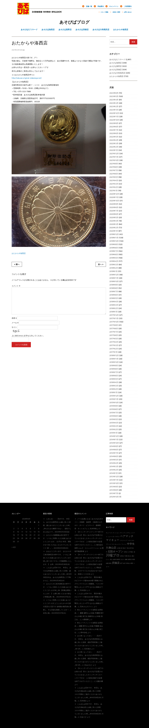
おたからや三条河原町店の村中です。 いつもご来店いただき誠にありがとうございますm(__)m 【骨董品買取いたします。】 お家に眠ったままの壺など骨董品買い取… (57, 590)
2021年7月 (113, 170)
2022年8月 (113, 127)
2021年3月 (113, 184)
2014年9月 (113, 446)
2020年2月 (113, 227)
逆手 (121, 563)
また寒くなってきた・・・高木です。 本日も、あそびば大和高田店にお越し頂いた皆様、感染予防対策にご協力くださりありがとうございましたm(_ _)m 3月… (88, 642)
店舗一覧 (89, 6)
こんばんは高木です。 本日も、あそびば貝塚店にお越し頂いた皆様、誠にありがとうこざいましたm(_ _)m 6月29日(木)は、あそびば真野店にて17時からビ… (57, 574)
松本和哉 (93, 528)
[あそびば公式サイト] (23, 12)
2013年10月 (114, 483)
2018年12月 (114, 275)
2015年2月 (113, 429)
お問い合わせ (128, 12)
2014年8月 (113, 450)
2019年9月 (113, 244)
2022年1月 (113, 150)
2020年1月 (113, 231)
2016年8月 (113, 369)
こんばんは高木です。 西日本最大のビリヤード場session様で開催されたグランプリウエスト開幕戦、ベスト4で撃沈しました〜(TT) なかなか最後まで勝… (88, 583)
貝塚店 (116, 562)
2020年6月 (113, 214)
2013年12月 (114, 476)
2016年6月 (113, 375)
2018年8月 (113, 288)
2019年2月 (113, 268)
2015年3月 (113, 426)
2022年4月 (113, 140)
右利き (126, 552)
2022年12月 (114, 113)
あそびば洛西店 (115, 63)
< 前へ (17, 264)
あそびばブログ (74, 22)
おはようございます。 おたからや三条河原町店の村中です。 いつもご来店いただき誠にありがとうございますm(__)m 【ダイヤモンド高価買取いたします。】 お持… (57, 557)
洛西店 (118, 559)
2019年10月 (114, 241)
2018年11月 (114, 278)
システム (127, 533)
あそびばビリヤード (117, 59)
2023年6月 (113, 93)
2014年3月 (113, 466)
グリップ (122, 533)
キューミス (109, 533)
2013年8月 (113, 490)
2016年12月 (114, 355)
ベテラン (117, 536)
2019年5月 (113, 258)
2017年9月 (113, 325)
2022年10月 (114, 120)
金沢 (124, 563)
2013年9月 (113, 487)
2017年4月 (113, 342)
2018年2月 (113, 308)
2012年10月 (114, 497)
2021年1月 (113, 190)
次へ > (100, 264)
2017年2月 (113, 349)
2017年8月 (113, 328)
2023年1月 (113, 110)
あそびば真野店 (115, 66)
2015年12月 (114, 396)
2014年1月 (113, 473)
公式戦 (118, 548)
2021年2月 (113, 187)
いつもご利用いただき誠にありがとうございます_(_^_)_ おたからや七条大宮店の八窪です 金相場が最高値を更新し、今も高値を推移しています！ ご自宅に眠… (57, 606)
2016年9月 (113, 365)
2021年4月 (113, 180)
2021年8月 (113, 167)
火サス (122, 559)
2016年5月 (113, 379)
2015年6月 (113, 416)
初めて (125, 548)
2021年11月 (114, 157)
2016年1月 (113, 392)
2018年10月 (114, 281)
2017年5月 (113, 338)
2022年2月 (113, 147)
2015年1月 (113, 433)
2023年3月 (113, 103)
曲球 (114, 559)
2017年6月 (113, 335)
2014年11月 (114, 439)
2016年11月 (114, 359)
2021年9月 (113, 164)
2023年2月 (113, 106)
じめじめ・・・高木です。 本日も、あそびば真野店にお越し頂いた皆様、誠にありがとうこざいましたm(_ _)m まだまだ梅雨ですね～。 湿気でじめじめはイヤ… (57, 525)
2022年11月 (114, 116)
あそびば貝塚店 (115, 69)
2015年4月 (113, 423)
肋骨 (110, 563)
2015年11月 (114, 399)
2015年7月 (113, 413)
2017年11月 (114, 318)
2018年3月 (113, 305)
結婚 (107, 563)
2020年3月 (113, 224)
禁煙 (133, 559)
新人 (111, 559)
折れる (129, 556)
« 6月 (14, 547)
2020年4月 (113, 221)
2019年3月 (113, 264)
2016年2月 (113, 389)
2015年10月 (114, 402)
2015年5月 (113, 419)
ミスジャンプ (123, 540)
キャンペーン (113, 6)
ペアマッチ (127, 536)
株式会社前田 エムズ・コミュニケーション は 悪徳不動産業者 (89, 548)
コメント (16, 286)
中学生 (131, 543)
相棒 (126, 559)
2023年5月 (113, 96)
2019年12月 (114, 234)
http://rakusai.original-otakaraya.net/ (27, 78)
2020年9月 (113, 204)
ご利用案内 (128, 6)
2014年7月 (113, 453)
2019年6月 (113, 254)
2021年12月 (114, 153)
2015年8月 (113, 409)
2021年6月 (113, 174)
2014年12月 (114, 436)
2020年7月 (113, 211)
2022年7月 (113, 130)
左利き (122, 556)
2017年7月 (113, 332)
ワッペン (124, 544)
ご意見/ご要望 (116, 12)
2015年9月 (113, 406)
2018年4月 (113, 301)
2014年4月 (113, 463)
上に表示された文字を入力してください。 (28, 336)
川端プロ (113, 555)
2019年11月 (114, 238)
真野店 (130, 559)
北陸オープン (115, 551)
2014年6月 (113, 456)
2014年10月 (114, 443)
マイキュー (112, 539)
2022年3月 (113, 143)
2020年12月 (114, 194)
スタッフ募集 (104, 12)
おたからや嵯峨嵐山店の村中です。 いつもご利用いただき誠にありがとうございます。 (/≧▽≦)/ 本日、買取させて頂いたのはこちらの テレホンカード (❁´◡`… (57, 541)
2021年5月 (113, 177)
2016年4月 (113, 382)
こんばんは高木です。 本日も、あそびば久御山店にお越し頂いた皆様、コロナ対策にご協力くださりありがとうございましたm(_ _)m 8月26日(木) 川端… (88, 694)
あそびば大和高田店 (117, 73)
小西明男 (85, 619)
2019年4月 (113, 261)
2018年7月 (113, 291)
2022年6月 (113, 133)
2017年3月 (113, 345)
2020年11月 (114, 197)
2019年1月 (113, 271)
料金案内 (101, 6)
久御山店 (111, 547)
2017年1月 (113, 352)
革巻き (128, 563)
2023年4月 (113, 100)
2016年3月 (113, 386)
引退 (125, 556)
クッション (116, 533)
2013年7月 (113, 493)
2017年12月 (114, 315)
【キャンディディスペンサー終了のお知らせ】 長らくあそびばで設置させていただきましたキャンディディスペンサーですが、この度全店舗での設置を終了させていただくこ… (88, 538)
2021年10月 (114, 160)
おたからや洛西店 (19, 253)
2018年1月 (113, 312)
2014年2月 (113, 470)
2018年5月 (113, 298)
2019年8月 (113, 248)
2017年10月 (114, 322)
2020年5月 (113, 217)
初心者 (129, 548)
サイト (14, 327)
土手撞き (130, 552)
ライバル (114, 544)
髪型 (131, 563)
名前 (14, 318)
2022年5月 (113, 137)
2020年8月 (113, 207)
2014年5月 (113, 460)
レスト (119, 544)
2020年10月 (114, 201)
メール (15, 323)
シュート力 (111, 536)
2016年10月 (114, 362)
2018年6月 (113, 295)
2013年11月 (114, 480)
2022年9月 (113, 123)
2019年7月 (113, 251)
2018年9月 (113, 285)
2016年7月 (113, 372)
